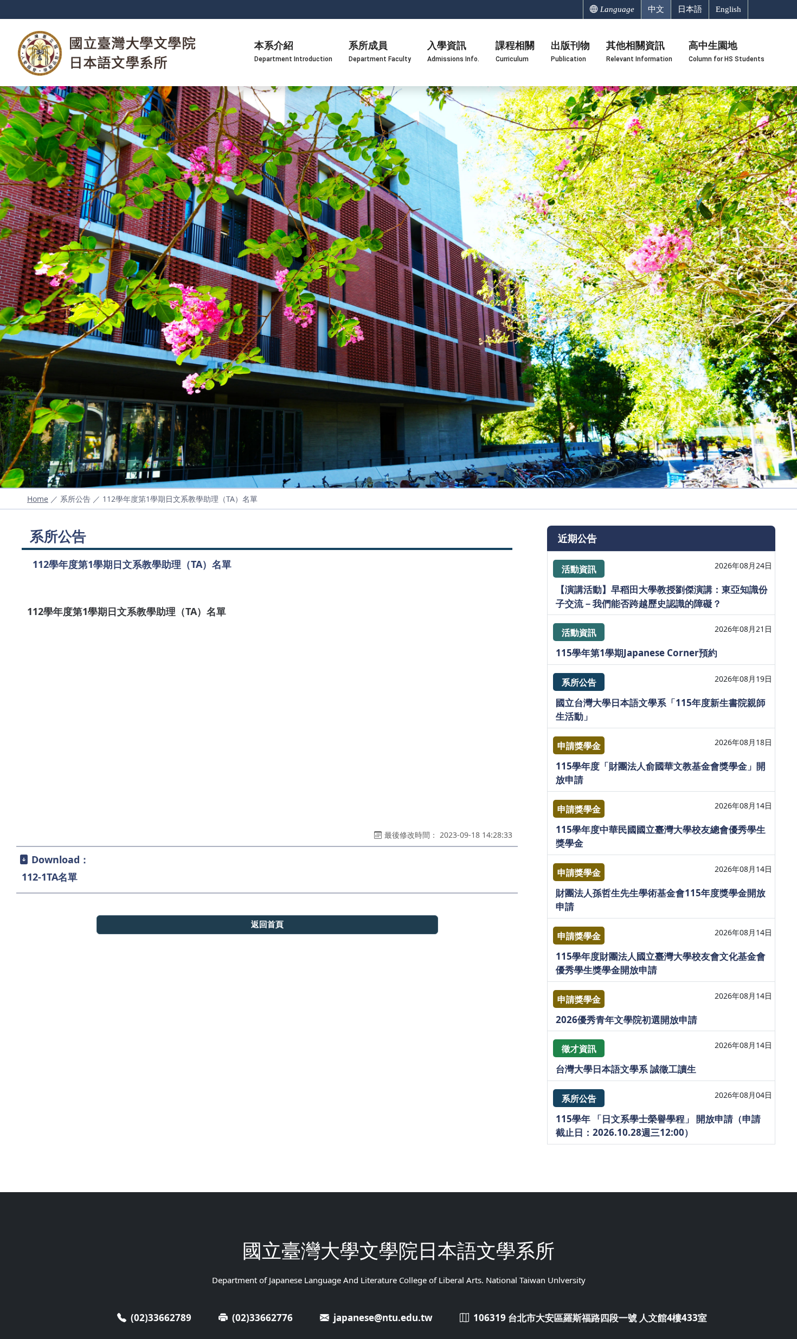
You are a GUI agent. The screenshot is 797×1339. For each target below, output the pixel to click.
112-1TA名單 (50, 876)
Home (37, 499)
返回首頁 (267, 924)
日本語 (690, 9)
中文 (656, 9)
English (728, 9)
